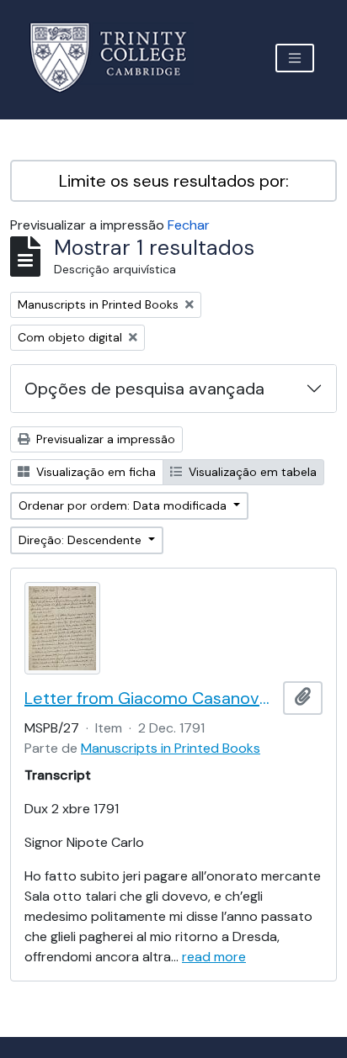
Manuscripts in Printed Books (170, 748)
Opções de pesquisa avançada (144, 388)
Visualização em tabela (251, 471)
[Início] (118, 57)
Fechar (189, 225)
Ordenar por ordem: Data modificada (124, 505)
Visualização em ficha (94, 471)
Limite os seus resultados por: (174, 181)
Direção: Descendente (82, 540)
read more (214, 956)
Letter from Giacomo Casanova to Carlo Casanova (150, 698)
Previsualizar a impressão (104, 439)
